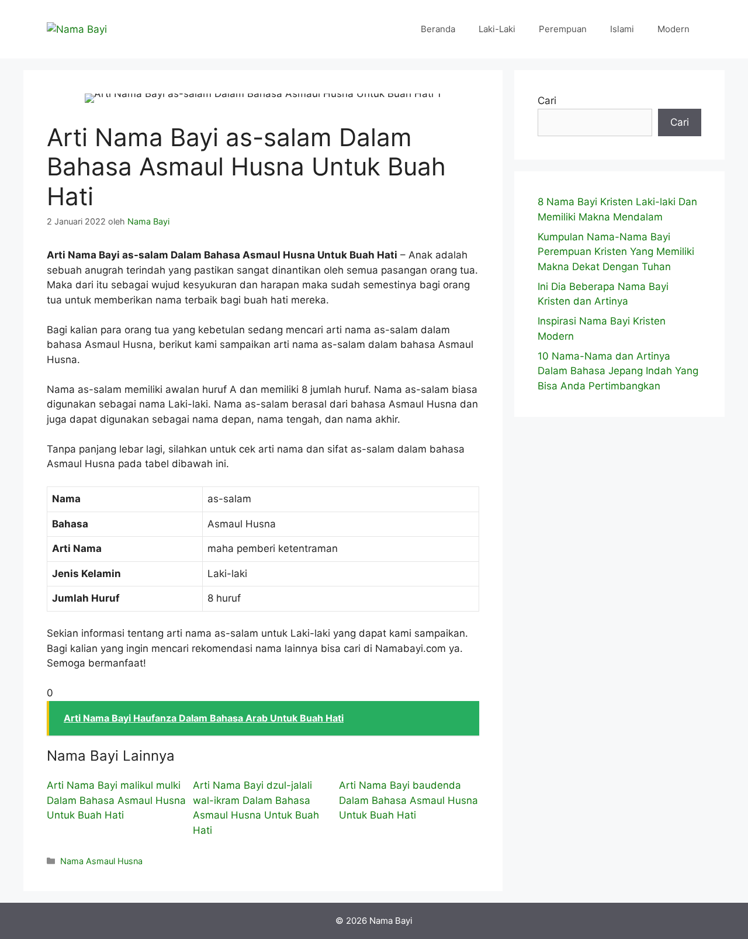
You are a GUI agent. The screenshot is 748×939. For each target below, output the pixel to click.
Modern (673, 28)
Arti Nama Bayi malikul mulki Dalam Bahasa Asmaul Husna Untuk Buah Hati (116, 800)
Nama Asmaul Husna (101, 861)
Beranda (438, 28)
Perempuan (563, 28)
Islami (622, 28)
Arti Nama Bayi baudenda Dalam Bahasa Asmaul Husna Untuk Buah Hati (408, 800)
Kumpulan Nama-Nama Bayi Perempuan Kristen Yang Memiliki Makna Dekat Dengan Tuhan (616, 251)
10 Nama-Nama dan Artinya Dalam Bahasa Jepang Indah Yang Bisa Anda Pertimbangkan (618, 371)
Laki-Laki (497, 28)
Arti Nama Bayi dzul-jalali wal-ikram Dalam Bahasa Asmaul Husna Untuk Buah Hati (256, 807)
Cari (547, 100)
